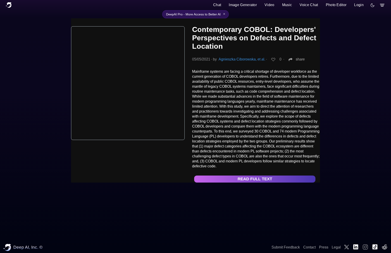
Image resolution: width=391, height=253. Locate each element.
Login (359, 5)
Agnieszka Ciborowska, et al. (242, 59)
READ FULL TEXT (255, 179)
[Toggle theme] (372, 5)
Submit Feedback (286, 247)
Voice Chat (309, 5)
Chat (217, 5)
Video (269, 5)
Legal (336, 247)
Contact (309, 247)
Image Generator (243, 5)
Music (287, 5)
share (300, 59)
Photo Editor (336, 5)
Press (323, 247)
